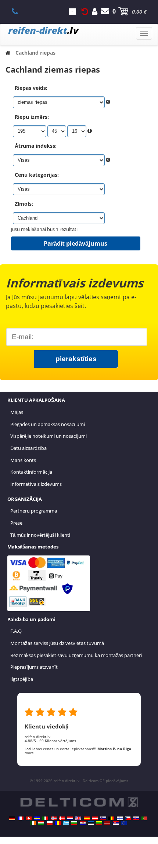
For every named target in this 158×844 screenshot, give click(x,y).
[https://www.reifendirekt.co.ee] (91, 823)
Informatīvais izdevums (36, 484)
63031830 (19, 11)
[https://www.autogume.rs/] (116, 823)
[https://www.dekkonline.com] (54, 818)
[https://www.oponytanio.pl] (50, 823)
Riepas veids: (31, 87)
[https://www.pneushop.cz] (128, 818)
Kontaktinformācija (31, 472)
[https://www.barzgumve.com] (74, 823)
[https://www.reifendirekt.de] (12, 818)
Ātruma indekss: (36, 145)
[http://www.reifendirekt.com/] (124, 823)
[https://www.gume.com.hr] (83, 823)
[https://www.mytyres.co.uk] (78, 818)
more (29, 752)
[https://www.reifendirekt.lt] (99, 823)
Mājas (16, 412)
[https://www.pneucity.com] (144, 818)
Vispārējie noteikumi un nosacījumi (48, 436)
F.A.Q (16, 631)
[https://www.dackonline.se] (37, 818)
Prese (16, 523)
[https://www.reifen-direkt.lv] (107, 823)
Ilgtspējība (21, 679)
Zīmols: (24, 203)
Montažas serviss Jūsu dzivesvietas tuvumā (57, 643)
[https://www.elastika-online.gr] (66, 823)
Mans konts (23, 460)
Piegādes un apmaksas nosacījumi (47, 424)
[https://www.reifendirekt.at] (95, 818)
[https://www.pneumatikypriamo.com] (136, 818)
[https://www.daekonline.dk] (62, 818)
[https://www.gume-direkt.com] (103, 818)
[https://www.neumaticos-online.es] (87, 818)
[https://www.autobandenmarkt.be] (111, 818)
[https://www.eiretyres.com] (33, 823)
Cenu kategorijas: (37, 174)
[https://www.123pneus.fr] (21, 818)
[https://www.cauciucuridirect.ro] (58, 823)
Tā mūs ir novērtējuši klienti (40, 535)
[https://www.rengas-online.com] (120, 818)
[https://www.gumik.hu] (41, 823)
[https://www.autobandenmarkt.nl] (70, 818)
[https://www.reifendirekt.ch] (29, 818)
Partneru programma (33, 510)
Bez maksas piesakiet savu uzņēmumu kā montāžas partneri (76, 655)
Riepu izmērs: (32, 116)
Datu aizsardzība (28, 448)
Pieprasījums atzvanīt (34, 667)
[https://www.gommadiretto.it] (45, 818)
